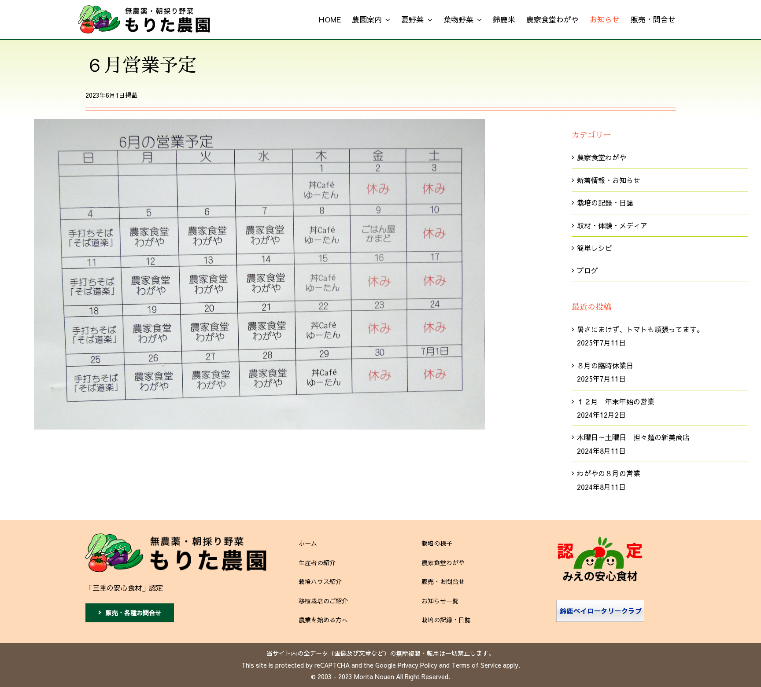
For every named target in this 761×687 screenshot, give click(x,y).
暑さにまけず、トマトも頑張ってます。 (640, 329)
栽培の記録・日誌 (605, 202)
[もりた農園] (175, 537)
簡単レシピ (594, 248)
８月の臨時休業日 (605, 365)
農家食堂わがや (601, 157)
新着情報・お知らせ (608, 180)
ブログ (587, 270)
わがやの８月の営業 (608, 473)
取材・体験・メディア (612, 225)
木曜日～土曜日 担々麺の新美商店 (633, 437)
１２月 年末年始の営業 (615, 401)
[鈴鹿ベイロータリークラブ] (600, 603)
